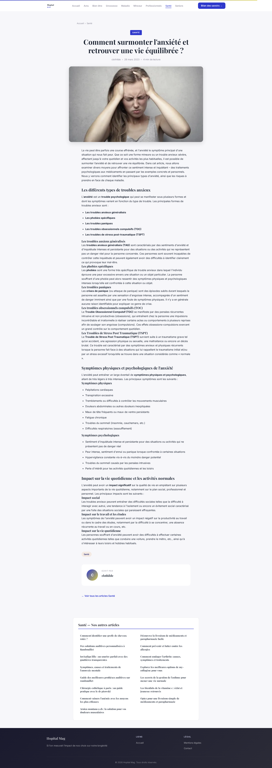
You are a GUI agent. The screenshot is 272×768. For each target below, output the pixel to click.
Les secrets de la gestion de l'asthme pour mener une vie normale (163, 679)
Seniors (179, 5)
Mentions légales (192, 742)
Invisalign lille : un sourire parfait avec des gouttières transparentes (104, 658)
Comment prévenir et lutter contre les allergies (161, 647)
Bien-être (97, 5)
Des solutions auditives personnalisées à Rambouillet (102, 647)
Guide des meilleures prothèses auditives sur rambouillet (105, 679)
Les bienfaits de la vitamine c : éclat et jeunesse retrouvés (161, 689)
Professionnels (154, 5)
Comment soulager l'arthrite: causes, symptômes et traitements (160, 658)
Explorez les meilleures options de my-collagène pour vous (162, 669)
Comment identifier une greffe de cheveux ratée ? (103, 637)
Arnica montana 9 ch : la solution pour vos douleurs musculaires (103, 710)
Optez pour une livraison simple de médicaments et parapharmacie (159, 700)
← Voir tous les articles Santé (98, 595)
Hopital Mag (56, 738)
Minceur (137, 5)
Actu (86, 5)
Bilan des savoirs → (211, 5)
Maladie (125, 5)
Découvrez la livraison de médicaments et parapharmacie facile (163, 637)
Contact (188, 748)
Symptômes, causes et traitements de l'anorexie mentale (100, 669)
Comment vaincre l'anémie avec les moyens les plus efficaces (104, 700)
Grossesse (111, 5)
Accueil (76, 5)
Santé (168, 5)
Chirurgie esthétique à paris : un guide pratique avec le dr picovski (101, 689)
